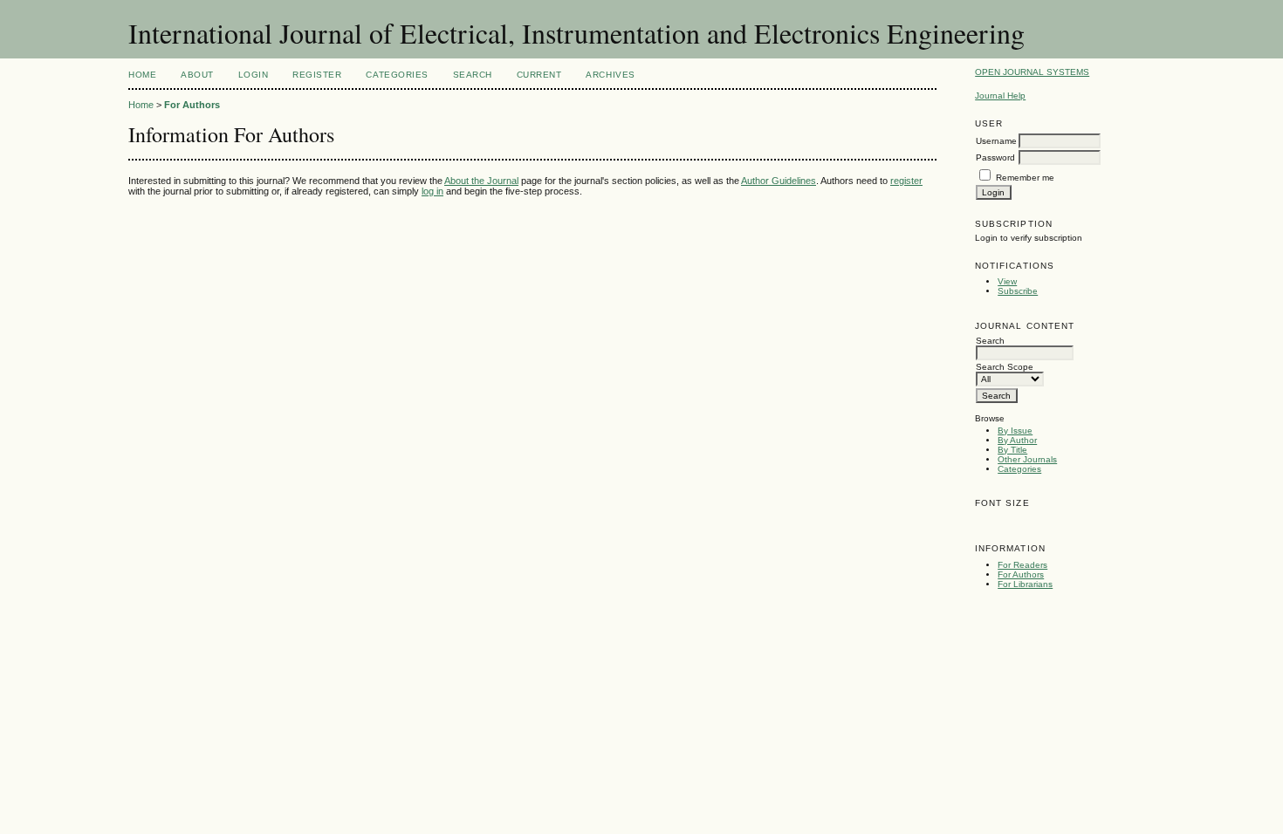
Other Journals (1027, 459)
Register (316, 74)
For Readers (1022, 565)
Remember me (1025, 177)
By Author (1017, 440)
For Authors (1021, 574)
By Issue (1015, 430)
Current (539, 74)
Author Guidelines (778, 180)
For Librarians (1025, 584)
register (906, 180)
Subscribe (1018, 291)
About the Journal (481, 180)
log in (432, 191)
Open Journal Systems (1032, 72)
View (1007, 281)
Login (253, 74)
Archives (610, 74)
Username (996, 141)
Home (142, 74)
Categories (1019, 469)
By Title (1012, 450)
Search (472, 74)
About (197, 74)
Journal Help (1000, 95)
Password (995, 157)
